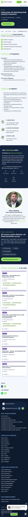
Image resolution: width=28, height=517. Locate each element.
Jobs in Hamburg (5, 449)
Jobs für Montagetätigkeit (7, 483)
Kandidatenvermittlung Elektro (8, 420)
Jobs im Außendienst (6, 487)
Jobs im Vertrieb (5, 489)
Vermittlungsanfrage (6, 418)
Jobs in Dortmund (5, 443)
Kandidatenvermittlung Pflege (8, 426)
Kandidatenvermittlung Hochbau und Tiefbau (12, 422)
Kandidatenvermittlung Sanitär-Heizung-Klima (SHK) (13, 427)
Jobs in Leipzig (4, 455)
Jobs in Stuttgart (5, 461)
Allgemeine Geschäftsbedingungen (9, 512)
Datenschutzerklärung (16, 153)
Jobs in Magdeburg (5, 457)
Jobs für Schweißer (5, 477)
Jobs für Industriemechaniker (8, 481)
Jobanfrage (14, 514)
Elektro (14, 31)
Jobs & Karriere (4, 416)
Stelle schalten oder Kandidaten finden (10, 499)
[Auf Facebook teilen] (2, 386)
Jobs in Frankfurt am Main (7, 447)
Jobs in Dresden (5, 442)
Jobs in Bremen (5, 440)
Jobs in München (5, 459)
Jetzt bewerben (7, 24)
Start (2, 31)
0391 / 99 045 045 (9, 403)
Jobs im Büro (4, 491)
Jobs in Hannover (5, 451)
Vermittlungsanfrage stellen (10, 259)
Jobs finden (8, 31)
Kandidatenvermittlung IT (7, 424)
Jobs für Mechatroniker (6, 471)
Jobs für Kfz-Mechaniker (7, 485)
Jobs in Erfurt (4, 445)
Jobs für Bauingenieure (6, 475)
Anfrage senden (5, 501)
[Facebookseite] (19, 408)
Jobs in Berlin (4, 438)
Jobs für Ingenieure (5, 473)
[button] (2, 514)
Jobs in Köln (4, 453)
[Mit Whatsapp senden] (2, 393)
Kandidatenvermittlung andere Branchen (11, 429)
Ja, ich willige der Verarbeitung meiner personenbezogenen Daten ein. (12, 167)
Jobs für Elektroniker (6, 469)
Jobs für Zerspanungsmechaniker (9, 479)
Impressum (3, 509)
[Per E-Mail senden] (5, 393)
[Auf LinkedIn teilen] (5, 386)
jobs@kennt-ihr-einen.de (20, 221)
